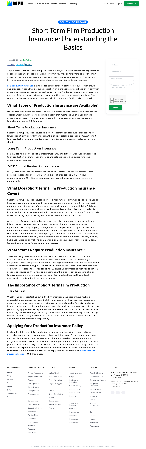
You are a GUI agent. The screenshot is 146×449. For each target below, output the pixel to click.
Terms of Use (110, 446)
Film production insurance (20, 86)
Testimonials (11, 393)
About (9, 372)
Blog (9, 376)
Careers (10, 379)
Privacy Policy (99, 446)
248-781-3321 (116, 386)
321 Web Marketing (67, 446)
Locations (11, 397)
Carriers (10, 383)
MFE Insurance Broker (43, 446)
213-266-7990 (116, 377)
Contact (10, 386)
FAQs (9, 390)
